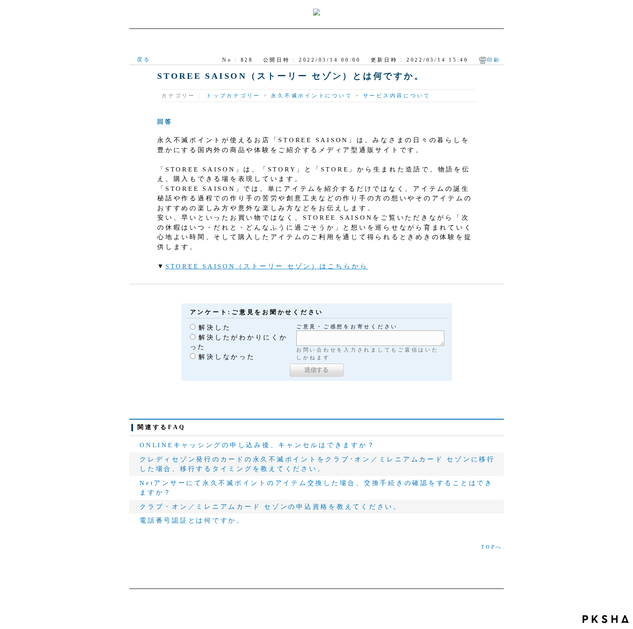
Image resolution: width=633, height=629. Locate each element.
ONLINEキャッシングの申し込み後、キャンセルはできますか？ (257, 445)
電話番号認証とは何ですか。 (192, 520)
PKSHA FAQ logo (606, 619)
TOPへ (492, 547)
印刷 (494, 60)
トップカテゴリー (233, 96)
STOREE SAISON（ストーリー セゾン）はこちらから (266, 266)
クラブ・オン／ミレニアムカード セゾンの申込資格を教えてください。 (270, 506)
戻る (144, 59)
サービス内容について (397, 96)
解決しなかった (227, 356)
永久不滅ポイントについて (311, 96)
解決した (215, 327)
